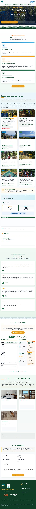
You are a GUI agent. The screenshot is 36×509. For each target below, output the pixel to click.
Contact (29, 4)
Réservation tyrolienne (10, 22)
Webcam (21, 4)
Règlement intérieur (21, 507)
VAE (25, 336)
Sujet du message (21, 459)
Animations (19, 336)
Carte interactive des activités (27, 22)
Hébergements (16, 4)
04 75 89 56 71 (28, 488)
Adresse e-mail (20, 455)
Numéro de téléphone (6, 459)
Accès (25, 4)
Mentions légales (14, 507)
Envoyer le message (18, 474)
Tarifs (11, 4)
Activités (7, 4)
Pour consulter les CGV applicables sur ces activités (18, 371)
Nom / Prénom (5, 455)
